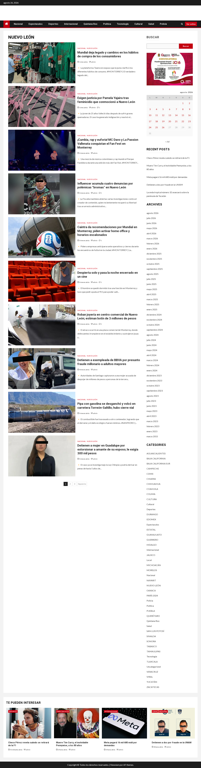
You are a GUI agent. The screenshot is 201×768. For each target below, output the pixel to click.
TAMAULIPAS (153, 651)
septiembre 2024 (155, 329)
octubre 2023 (153, 385)
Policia (163, 24)
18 (156, 121)
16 (189, 115)
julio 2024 (151, 340)
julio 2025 (151, 279)
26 (163, 127)
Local (149, 560)
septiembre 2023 (155, 390)
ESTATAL (151, 529)
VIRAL (150, 676)
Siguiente (82, 484)
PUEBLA (151, 611)
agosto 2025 (152, 274)
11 (156, 115)
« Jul (167, 141)
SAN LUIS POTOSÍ (155, 631)
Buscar (153, 37)
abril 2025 (151, 294)
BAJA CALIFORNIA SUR (158, 463)
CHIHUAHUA (153, 484)
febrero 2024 (153, 365)
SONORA (151, 641)
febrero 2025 (153, 304)
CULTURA (152, 499)
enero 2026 (152, 248)
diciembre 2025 (154, 253)
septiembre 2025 (155, 269)
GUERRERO (152, 539)
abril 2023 (151, 416)
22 (183, 121)
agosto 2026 (152, 213)
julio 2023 (151, 401)
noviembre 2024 (154, 319)
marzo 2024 (152, 360)
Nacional (18, 24)
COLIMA (151, 494)
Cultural (138, 24)
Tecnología (123, 24)
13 (169, 115)
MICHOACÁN (154, 565)
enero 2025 (152, 309)
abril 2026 (151, 233)
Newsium (114, 764)
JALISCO (151, 555)
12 (163, 115)
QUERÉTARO (153, 616)
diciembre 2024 (154, 314)
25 (156, 127)
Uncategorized (154, 666)
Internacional (71, 24)
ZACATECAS (153, 687)
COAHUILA (152, 489)
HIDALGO (152, 544)
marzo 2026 (152, 238)
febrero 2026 (153, 243)
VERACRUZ (152, 671)
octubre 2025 (153, 264)
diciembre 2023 (154, 375)
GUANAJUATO (154, 534)
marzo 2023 (152, 421)
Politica (107, 24)
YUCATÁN (152, 681)
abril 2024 (151, 355)
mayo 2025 (152, 289)
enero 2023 (152, 431)
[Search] (182, 24)
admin (93, 62)
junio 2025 (151, 284)
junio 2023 (151, 406)
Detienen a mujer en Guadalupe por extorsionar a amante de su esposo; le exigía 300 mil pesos (107, 449)
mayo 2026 (152, 228)
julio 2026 (151, 218)
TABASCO (152, 646)
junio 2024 (151, 345)
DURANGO (152, 514)
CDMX (150, 473)
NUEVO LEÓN (92, 48)
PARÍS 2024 (152, 595)
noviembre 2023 (154, 380)
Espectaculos (36, 24)
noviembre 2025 (154, 258)
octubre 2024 (153, 324)
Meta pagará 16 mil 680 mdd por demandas (167, 177)
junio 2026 (151, 223)
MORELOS (152, 570)
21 (176, 121)
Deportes (53, 24)
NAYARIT (151, 580)
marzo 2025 (152, 299)
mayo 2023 (152, 411)
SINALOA (151, 636)
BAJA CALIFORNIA (156, 458)
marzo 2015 (152, 436)
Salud (151, 24)
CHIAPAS (151, 479)
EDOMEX (151, 519)
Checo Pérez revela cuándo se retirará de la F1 (168, 158)
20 (169, 121)
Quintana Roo (90, 24)
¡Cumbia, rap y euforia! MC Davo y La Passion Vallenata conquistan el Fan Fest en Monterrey (107, 143)
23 (189, 121)
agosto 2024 (152, 334)
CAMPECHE (153, 468)
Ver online (191, 24)
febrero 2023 (153, 426)
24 (150, 127)
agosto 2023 (152, 396)
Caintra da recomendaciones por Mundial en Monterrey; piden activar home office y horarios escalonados (107, 231)
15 (183, 115)
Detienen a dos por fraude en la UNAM (165, 184)
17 (150, 121)
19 (163, 121)
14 (176, 115)
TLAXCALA (152, 661)
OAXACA (151, 590)
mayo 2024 (152, 350)
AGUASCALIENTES (156, 453)
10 (150, 115)
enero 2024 (152, 370)
